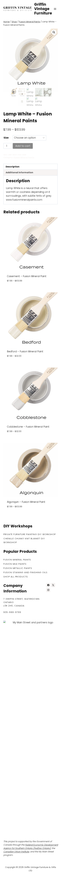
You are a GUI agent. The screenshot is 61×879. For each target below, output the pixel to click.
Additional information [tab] (19, 172)
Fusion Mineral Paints (24, 157)
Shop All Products (15, 576)
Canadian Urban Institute (16, 851)
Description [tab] (12, 166)
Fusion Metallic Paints (17, 568)
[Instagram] (48, 590)
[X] (53, 585)
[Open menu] (55, 9)
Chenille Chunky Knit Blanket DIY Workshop (24, 540)
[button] (53, 32)
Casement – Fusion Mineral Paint (26, 276)
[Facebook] (48, 585)
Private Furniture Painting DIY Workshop (29, 534)
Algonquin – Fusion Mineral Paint (26, 502)
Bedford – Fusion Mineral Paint (25, 351)
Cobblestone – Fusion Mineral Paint (28, 426)
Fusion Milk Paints (14, 563)
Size (6, 137)
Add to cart (22, 146)
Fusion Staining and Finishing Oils (25, 572)
